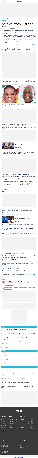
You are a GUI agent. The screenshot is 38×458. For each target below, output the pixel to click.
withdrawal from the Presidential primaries (13, 126)
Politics (7, 18)
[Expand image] (35, 85)
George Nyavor (13, 28)
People (2, 379)
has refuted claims (24, 209)
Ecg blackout (32, 287)
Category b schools (8, 289)
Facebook (13, 255)
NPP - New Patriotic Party (9, 285)
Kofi (10, 262)
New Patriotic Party (14, 209)
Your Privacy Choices (20, 457)
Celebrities (2, 335)
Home (3, 18)
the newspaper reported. (20, 153)
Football (2, 339)
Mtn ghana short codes (17, 287)
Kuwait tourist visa (8, 287)
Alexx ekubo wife (26, 287)
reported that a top (22, 232)
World (1, 375)
